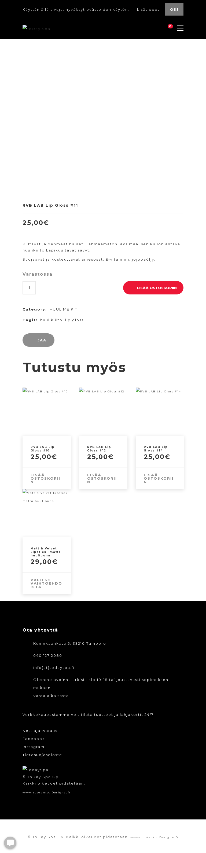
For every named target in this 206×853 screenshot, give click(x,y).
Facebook (34, 739)
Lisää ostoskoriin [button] (45, 478)
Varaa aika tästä (51, 696)
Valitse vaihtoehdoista (46, 583)
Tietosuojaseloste (42, 755)
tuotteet (103, 714)
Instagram (34, 747)
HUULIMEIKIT (64, 309)
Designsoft (61, 792)
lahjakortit (131, 714)
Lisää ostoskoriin (157, 288)
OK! (174, 9)
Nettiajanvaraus (40, 730)
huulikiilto (51, 320)
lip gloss (74, 320)
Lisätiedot (149, 9)
